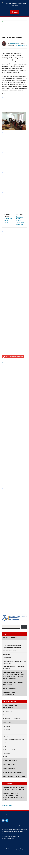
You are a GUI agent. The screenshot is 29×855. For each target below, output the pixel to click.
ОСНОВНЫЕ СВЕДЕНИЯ (10, 638)
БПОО (4, 746)
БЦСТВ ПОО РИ (7, 711)
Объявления (6, 729)
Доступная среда (9, 688)
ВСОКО (5, 756)
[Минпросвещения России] (14, 548)
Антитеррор (6, 753)
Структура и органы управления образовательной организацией (12, 646)
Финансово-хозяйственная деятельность (13, 683)
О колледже (7, 722)
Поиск (23, 626)
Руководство (7, 642)
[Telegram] (6, 820)
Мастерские (6, 726)
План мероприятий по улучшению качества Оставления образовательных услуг (13, 796)
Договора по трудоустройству (11, 718)
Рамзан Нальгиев (14, 43)
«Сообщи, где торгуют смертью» (8, 220)
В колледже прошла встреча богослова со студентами (20, 220)
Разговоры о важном (21, 45)
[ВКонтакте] (3, 820)
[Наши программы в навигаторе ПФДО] (14, 617)
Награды (5, 736)
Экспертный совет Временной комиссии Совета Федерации (13, 788)
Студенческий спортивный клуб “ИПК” (13, 739)
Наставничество (9, 764)
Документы (6, 654)
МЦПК (5, 743)
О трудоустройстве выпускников (10, 706)
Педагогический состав (10, 650)
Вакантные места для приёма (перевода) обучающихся (14, 662)
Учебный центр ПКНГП (9, 749)
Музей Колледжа (9, 768)
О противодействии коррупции (14, 776)
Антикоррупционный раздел (13, 772)
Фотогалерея (7, 733)
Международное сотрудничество (9, 693)
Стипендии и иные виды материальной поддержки (13, 667)
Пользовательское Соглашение (10, 833)
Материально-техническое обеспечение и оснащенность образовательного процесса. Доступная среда (13, 675)
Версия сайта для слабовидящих (14, 356)
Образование (7, 657)
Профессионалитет (10, 760)
